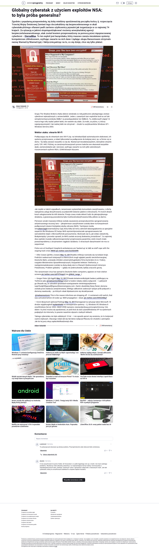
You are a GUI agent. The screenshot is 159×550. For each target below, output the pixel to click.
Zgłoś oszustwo (69, 3)
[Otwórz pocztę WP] (117, 3)
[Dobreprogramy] (36, 3)
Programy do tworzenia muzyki (29, 514)
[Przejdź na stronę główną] (23, 4)
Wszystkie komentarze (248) (73, 480)
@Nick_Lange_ (75, 274)
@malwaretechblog (54, 281)
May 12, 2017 (65, 255)
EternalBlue (30, 36)
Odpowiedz (43, 450)
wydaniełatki (58, 304)
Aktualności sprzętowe (56, 514)
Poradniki (53, 512)
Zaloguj (130, 3)
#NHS (53, 251)
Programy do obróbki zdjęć (28, 512)
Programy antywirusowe (27, 520)
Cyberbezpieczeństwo (56, 516)
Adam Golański (21, 106)
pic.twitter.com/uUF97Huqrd (53, 274)
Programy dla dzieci (26, 522)
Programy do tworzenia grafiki (28, 524)
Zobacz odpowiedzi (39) (50, 454)
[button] (122, 3)
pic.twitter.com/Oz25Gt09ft (67, 251)
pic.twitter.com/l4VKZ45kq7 (95, 298)
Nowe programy (25, 526)
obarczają (42, 229)
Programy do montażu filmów (28, 518)
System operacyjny (55, 518)
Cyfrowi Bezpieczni (84, 3)
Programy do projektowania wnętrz (30, 516)
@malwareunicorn (42, 295)
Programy (49, 3)
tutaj (56, 546)
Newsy (58, 3)
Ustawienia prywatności (108, 534)
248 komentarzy (98, 107)
